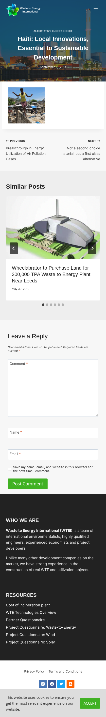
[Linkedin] (43, 684)
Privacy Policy (34, 671)
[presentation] (53, 227)
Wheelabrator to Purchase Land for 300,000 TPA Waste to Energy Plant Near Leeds (51, 274)
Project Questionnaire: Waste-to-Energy (41, 627)
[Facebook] (52, 684)
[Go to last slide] (14, 248)
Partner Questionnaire (25, 619)
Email (15, 454)
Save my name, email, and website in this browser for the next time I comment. (53, 469)
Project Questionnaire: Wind (30, 634)
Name (16, 432)
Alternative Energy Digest (53, 31)
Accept (90, 703)
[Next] (92, 248)
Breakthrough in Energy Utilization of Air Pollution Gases (26, 150)
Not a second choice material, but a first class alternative (80, 150)
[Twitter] (61, 684)
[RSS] (71, 684)
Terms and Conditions (65, 671)
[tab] (43, 304)
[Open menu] (95, 10)
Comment (19, 363)
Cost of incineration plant (28, 605)
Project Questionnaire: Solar (30, 642)
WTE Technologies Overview (31, 612)
